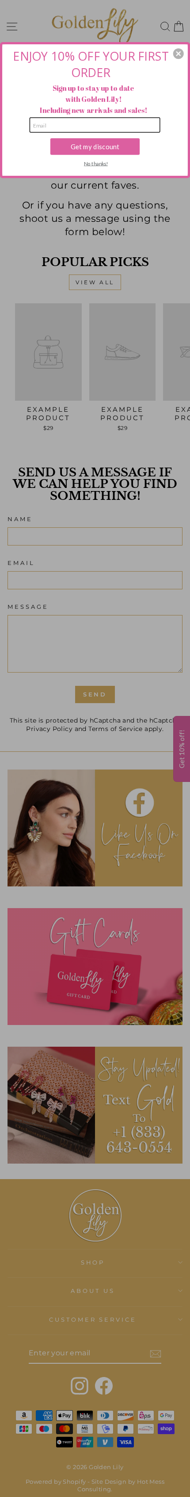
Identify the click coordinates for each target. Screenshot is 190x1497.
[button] (178, 53)
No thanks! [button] (96, 163)
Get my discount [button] (95, 146)
